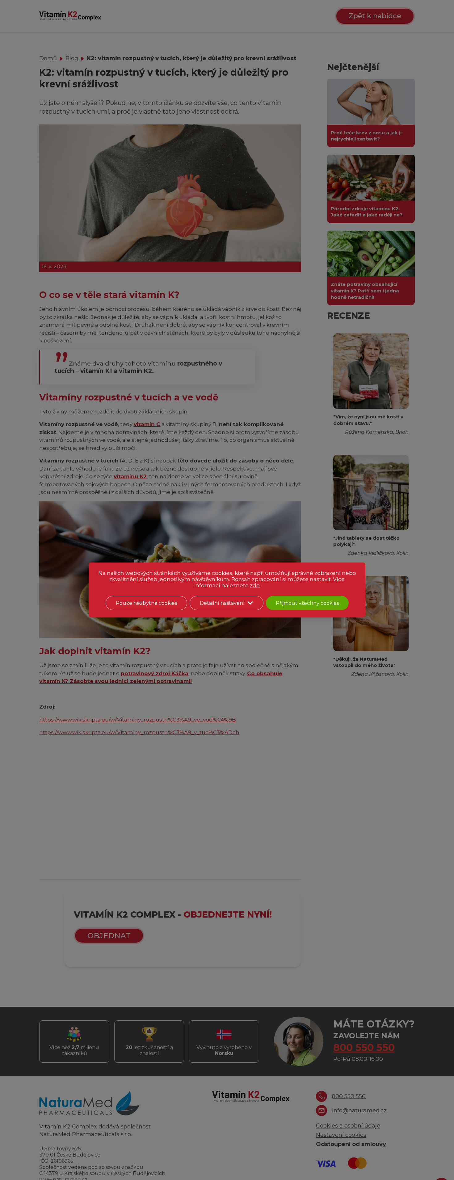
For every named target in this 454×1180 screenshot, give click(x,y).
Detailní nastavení (222, 603)
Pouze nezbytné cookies (146, 603)
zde (255, 585)
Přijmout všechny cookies (307, 603)
